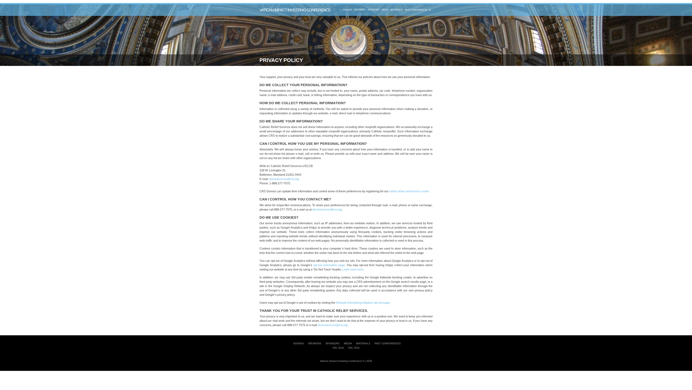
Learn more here (352, 269)
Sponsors (373, 9)
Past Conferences (416, 10)
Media (385, 9)
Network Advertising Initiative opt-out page (363, 302)
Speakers (360, 9)
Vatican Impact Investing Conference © (342, 360)
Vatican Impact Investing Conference (295, 10)
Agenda (347, 9)
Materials (396, 9)
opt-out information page (329, 265)
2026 (369, 360)
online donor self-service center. (409, 191)
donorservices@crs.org (284, 179)
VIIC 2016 (338, 347)
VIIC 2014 (354, 347)
